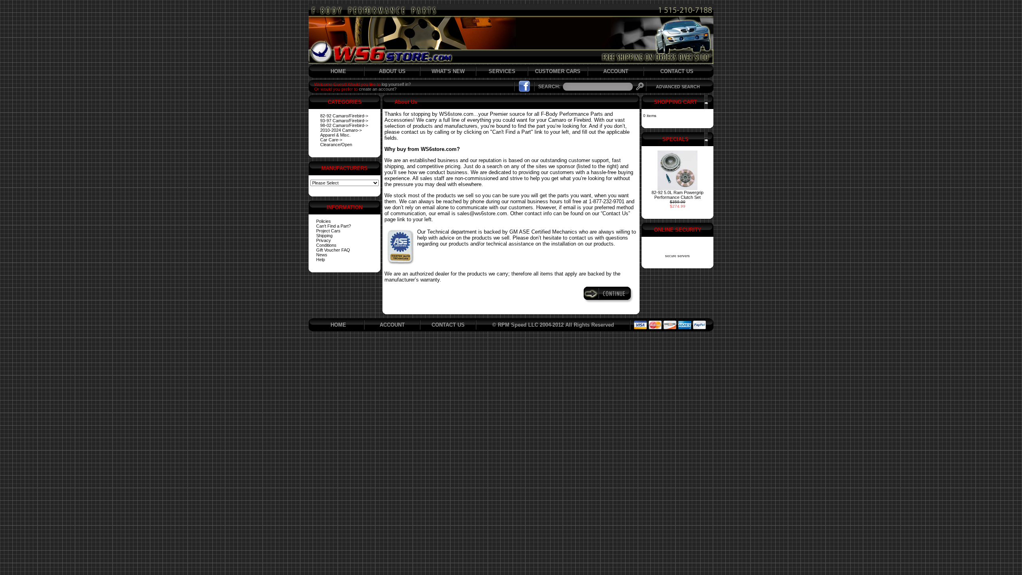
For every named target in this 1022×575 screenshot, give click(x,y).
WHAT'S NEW (448, 71)
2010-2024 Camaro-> (341, 130)
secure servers (677, 256)
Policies (323, 221)
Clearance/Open (336, 144)
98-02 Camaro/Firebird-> (344, 125)
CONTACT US (676, 71)
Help (320, 259)
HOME (338, 71)
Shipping (324, 235)
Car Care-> (331, 139)
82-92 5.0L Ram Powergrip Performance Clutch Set (677, 195)
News (321, 254)
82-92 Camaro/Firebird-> (344, 115)
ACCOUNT (615, 71)
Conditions (326, 245)
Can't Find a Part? (333, 226)
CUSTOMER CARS (557, 71)
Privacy (323, 240)
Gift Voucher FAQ (333, 250)
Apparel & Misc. (335, 135)
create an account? (377, 89)
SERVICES (502, 71)
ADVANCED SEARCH (678, 86)
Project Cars (328, 230)
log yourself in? (396, 84)
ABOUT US (392, 71)
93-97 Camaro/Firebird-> (344, 120)
